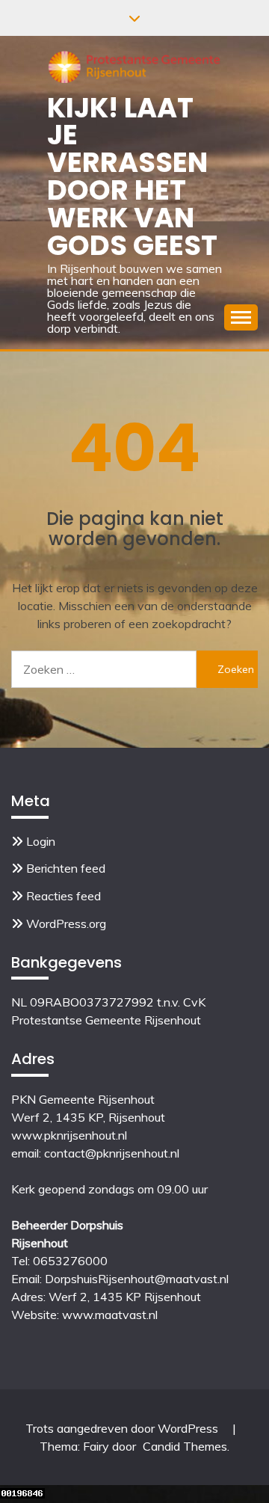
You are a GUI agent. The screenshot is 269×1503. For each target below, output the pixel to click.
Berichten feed (65, 868)
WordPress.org (66, 923)
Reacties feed (63, 895)
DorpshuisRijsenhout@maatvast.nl (137, 1278)
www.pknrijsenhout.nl (69, 1135)
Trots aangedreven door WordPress (123, 1428)
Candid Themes (185, 1446)
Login (40, 841)
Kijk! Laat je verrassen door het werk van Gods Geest (132, 176)
